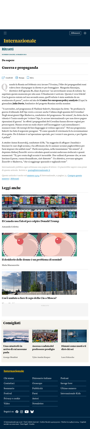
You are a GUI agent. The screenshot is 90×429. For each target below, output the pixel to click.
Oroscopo (37, 383)
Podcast (65, 378)
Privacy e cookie (12, 399)
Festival (8, 393)
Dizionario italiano (41, 378)
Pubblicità (37, 388)
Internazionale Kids (71, 393)
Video (7, 404)
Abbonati (15, 179)
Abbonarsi (75, 33)
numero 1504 (33, 176)
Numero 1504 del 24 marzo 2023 (14, 54)
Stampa (21, 78)
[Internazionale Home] (14, 371)
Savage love (66, 383)
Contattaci (9, 383)
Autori (35, 399)
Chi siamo (9, 378)
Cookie (31, 424)
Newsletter (38, 404)
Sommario (9, 388)
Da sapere (8, 60)
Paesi (35, 393)
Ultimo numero (68, 388)
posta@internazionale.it (39, 170)
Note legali (24, 424)
